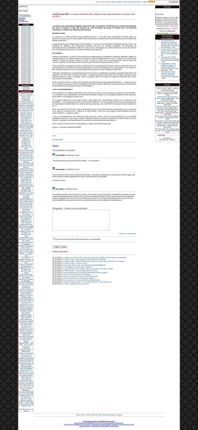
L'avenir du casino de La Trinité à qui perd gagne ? (78, 278)
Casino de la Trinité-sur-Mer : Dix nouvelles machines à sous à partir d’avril (86, 282)
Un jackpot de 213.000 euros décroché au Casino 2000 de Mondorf (169, 58)
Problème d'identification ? (24, 20)
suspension (173, 33)
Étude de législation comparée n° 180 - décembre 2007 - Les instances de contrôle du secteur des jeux (26, 372)
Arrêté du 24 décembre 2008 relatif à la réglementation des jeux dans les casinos (26, 338)
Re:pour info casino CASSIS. (165, 92)
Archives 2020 (26, 39)
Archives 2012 (26, 55)
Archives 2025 (26, 29)
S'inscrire (58, 239)
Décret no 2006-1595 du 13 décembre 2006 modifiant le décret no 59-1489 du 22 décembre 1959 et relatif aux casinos (26, 396)
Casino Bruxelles (163, 26)
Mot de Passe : (23, 11)
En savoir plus (57, 140)
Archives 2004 (26, 71)
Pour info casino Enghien (166, 111)
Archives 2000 (26, 79)
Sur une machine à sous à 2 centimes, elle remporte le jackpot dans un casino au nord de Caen (170, 51)
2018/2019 (26, 87)
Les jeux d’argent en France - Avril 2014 (26, 173)
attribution (167, 29)
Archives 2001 (26, 77)
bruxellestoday (163, 33)
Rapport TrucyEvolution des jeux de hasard (26, 408)
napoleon (162, 31)
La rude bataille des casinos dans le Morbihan (77, 267)
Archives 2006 (26, 67)
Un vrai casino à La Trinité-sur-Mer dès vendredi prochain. (81, 280)
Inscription (22, 18)
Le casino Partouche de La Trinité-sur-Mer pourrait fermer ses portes (84, 272)
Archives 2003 (26, 73)
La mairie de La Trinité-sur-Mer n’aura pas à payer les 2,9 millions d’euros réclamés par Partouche (94, 257)
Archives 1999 (26, 81)
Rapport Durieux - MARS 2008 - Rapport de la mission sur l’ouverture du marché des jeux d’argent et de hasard (26, 354)
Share (55, 146)
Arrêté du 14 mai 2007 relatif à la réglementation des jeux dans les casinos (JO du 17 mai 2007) (26, 380)
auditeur (175, 29)
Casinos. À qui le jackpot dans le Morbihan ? (76, 274)
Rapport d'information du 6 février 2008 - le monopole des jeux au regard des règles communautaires (26, 363)
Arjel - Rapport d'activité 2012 (26, 188)
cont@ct (144, 2)
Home (98, 2)
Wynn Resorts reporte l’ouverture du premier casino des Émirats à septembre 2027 (168, 74)
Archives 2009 (26, 61)
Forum (103, 2)
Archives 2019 (26, 41)
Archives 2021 (26, 37)
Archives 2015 (26, 49)
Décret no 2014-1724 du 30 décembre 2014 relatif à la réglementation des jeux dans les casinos (26, 167)
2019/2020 (26, 89)
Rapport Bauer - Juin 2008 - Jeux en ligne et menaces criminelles (26, 345)
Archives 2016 (26, 47)
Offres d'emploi (128, 2)
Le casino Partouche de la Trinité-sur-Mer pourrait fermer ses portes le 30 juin (87, 269)
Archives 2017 (26, 45)
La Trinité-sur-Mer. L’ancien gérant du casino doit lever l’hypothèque (84, 259)
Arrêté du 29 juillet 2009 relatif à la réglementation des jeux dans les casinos (26, 318)
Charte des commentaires (127, 233)
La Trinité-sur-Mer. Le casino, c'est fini (74, 263)
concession (174, 26)
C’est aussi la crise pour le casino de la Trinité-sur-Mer (80, 276)
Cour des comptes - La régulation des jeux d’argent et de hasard (26, 103)
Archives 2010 (26, 59)
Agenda (119, 2)
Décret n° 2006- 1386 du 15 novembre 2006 (26, 403)
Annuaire (137, 2)
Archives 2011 (26, 57)
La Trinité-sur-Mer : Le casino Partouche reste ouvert (79, 270)
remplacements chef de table (165, 124)
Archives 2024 (26, 31)
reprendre (171, 31)
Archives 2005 (26, 69)
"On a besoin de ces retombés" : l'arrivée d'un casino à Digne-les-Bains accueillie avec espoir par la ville (170, 44)
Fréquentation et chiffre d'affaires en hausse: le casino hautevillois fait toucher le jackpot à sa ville (169, 66)
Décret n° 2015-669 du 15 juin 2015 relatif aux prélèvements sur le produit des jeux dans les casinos (26, 110)
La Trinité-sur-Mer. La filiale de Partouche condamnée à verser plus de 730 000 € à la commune (93, 261)
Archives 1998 (26, 83)
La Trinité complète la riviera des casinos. (75, 284)
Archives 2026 (26, 27)
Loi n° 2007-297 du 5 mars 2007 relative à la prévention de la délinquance (26, 388)
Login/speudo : (23, 6)
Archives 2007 (26, 65)
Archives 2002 (26, 75)
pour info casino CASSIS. (165, 101)
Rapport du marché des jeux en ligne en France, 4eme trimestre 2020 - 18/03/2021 (26, 97)
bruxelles (160, 29)
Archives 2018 (26, 43)
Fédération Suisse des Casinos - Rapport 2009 (26, 312)
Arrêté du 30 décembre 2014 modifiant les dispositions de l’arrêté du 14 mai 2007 (26, 144)
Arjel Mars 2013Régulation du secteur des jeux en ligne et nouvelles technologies (26, 194)
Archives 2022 (26, 35)
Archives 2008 (26, 63)
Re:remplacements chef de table (166, 116)
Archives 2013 (26, 53)
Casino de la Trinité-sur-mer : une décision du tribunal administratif (83, 265)
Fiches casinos (111, 2)
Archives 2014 (26, 51)
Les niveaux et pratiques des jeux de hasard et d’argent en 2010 (26, 260)
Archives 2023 (26, 33)
